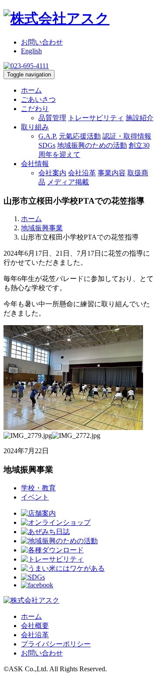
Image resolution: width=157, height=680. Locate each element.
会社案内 (52, 173)
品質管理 (52, 117)
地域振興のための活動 (92, 145)
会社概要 (35, 625)
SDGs (46, 145)
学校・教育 (38, 488)
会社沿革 (82, 173)
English (31, 51)
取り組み (35, 127)
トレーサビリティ (96, 117)
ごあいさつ (38, 99)
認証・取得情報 (126, 136)
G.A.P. (47, 136)
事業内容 (112, 173)
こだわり (35, 108)
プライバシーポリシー (56, 644)
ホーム (31, 90)
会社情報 (35, 163)
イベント (35, 497)
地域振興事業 (42, 228)
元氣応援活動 (80, 136)
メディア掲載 (68, 182)
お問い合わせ (42, 42)
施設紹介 (140, 117)
